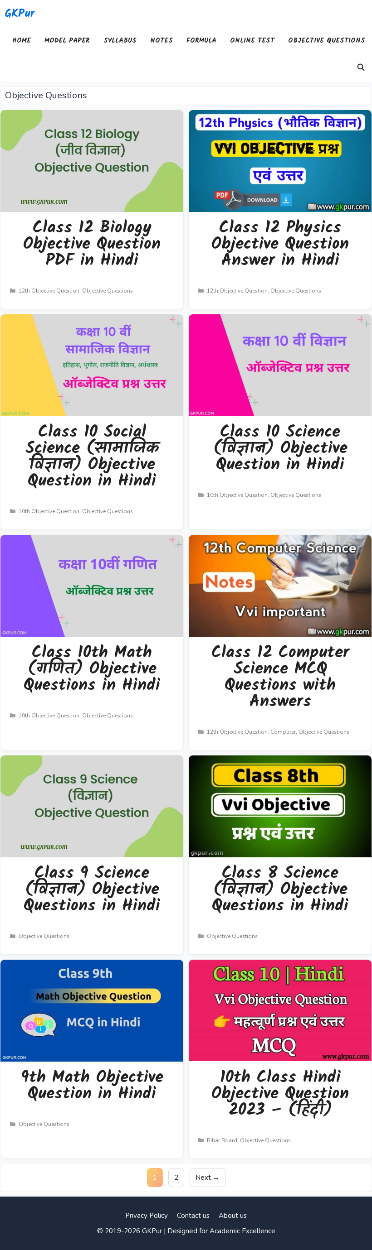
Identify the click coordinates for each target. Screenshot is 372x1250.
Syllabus (120, 40)
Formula (201, 40)
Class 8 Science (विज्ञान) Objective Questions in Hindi (280, 890)
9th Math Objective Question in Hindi (92, 1086)
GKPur (19, 14)
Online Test (252, 40)
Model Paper (67, 40)
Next (208, 1177)
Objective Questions (326, 40)
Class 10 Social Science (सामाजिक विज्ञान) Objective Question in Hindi (92, 456)
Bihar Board (222, 1140)
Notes (161, 40)
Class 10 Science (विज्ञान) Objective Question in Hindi (280, 448)
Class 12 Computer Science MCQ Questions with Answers (280, 677)
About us (233, 1215)
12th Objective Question (49, 290)
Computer (283, 732)
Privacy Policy (146, 1215)
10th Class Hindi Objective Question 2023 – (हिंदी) (280, 1094)
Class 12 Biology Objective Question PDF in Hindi (92, 244)
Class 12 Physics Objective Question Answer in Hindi (280, 244)
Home (21, 40)
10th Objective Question (49, 511)
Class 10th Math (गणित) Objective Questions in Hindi (92, 669)
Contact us (193, 1215)
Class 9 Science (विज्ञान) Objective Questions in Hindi (92, 890)
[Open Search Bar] (361, 68)
